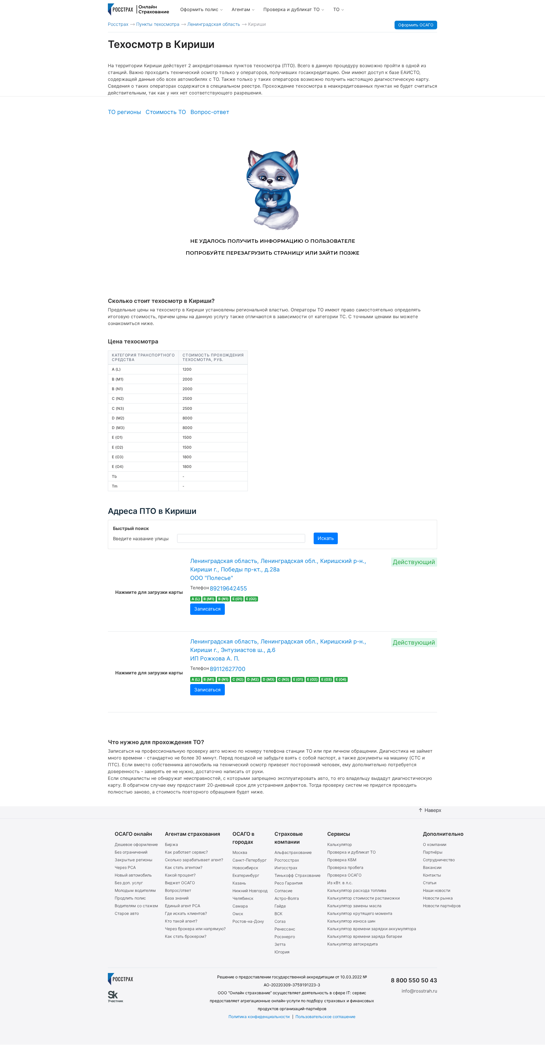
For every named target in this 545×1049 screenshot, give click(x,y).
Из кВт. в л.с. (340, 882)
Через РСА (125, 867)
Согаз (280, 921)
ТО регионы (124, 112)
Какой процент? (180, 875)
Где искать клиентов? (186, 913)
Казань (239, 883)
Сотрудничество (439, 859)
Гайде (280, 906)
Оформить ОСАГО (415, 24)
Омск (237, 913)
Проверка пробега (345, 867)
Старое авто (127, 913)
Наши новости (436, 890)
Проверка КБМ (341, 859)
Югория (282, 951)
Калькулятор (339, 844)
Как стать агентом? (183, 867)
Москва (239, 852)
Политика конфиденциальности (259, 1016)
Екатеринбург (245, 875)
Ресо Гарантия (288, 883)
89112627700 (228, 669)
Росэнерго (284, 936)
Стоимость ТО (166, 112)
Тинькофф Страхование (297, 875)
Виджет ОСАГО (180, 882)
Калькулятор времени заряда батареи (364, 936)
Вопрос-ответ (209, 112)
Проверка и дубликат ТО (291, 9)
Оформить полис (199, 9)
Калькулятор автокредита (352, 944)
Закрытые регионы (133, 859)
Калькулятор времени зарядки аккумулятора (371, 928)
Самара (240, 906)
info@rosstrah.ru (419, 991)
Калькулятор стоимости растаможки (363, 898)
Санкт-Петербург (249, 860)
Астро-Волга (286, 898)
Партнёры (433, 852)
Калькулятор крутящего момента (359, 913)
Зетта (280, 944)
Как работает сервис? (186, 852)
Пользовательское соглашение (325, 1016)
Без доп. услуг (129, 882)
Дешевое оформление (136, 844)
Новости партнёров (442, 905)
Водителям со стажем (136, 905)
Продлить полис (130, 898)
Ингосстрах (285, 867)
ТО (336, 9)
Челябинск (242, 898)
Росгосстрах (286, 860)
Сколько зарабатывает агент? (194, 859)
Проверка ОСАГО (344, 875)
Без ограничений (131, 852)
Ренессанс (284, 928)
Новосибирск (245, 867)
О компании (434, 844)
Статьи (429, 882)
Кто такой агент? (181, 921)
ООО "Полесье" (211, 578)
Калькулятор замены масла (354, 905)
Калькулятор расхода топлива (356, 890)
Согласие (283, 890)
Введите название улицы (141, 538)
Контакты (432, 875)
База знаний (176, 898)
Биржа (171, 844)
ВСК (278, 913)
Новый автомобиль (133, 875)
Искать (326, 538)
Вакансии (432, 867)
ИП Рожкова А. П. (215, 658)
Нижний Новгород (250, 890)
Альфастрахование (293, 852)
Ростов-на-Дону (248, 921)
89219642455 (228, 588)
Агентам (241, 9)
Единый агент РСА (182, 905)
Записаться (207, 609)
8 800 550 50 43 (414, 980)
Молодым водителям (135, 890)
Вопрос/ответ (178, 890)
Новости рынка (438, 898)
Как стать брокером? (185, 936)
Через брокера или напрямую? (195, 928)
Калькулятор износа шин (351, 921)
